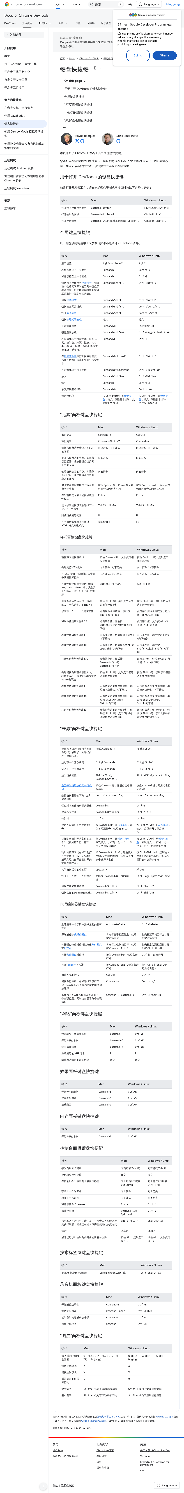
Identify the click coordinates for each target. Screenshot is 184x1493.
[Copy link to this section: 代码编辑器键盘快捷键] (99, 904)
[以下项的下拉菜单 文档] (65, 4)
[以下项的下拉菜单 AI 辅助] (51, 23)
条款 (55, 1485)
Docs (8, 15)
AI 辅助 (43, 23)
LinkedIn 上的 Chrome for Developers (154, 1463)
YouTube (145, 1456)
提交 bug (58, 1450)
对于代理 (106, 23)
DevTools (10, 23)
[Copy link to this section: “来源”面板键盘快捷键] (105, 729)
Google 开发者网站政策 (93, 1420)
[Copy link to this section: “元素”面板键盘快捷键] (105, 415)
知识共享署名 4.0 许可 (108, 1416)
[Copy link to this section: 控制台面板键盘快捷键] (106, 1148)
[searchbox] (24, 35)
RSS (142, 1470)
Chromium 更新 (105, 1450)
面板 (61, 23)
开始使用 (27, 23)
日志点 (68, 948)
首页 (62, 58)
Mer (74, 4)
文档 (58, 4)
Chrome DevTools (34, 15)
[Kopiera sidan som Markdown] (95, 68)
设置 (77, 23)
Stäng (138, 55)
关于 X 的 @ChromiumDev (155, 1450)
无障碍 (91, 23)
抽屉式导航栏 (74, 319)
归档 (99, 1462)
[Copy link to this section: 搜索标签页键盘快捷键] (106, 1253)
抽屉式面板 (70, 356)
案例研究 (101, 1456)
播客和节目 (102, 1467)
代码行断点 (80, 934)
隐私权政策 (67, 1485)
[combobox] (106, 4)
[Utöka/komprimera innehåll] (85, 82)
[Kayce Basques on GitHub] (82, 142)
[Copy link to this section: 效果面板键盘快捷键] (102, 1072)
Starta (164, 55)
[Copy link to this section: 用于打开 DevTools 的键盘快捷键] (127, 177)
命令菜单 (71, 313)
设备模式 (71, 300)
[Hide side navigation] (43, 1486)
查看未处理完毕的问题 (65, 1456)
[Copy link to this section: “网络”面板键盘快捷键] (105, 1014)
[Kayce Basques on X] (77, 142)
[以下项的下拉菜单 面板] (68, 23)
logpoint (71, 964)
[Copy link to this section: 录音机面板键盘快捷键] (106, 1285)
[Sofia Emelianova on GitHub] (118, 142)
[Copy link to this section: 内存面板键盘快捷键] (102, 1116)
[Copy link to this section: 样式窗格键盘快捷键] (96, 537)
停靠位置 (87, 282)
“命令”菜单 (123, 838)
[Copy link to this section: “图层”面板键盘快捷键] (105, 1336)
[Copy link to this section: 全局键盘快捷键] (93, 233)
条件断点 (97, 944)
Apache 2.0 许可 (165, 1416)
